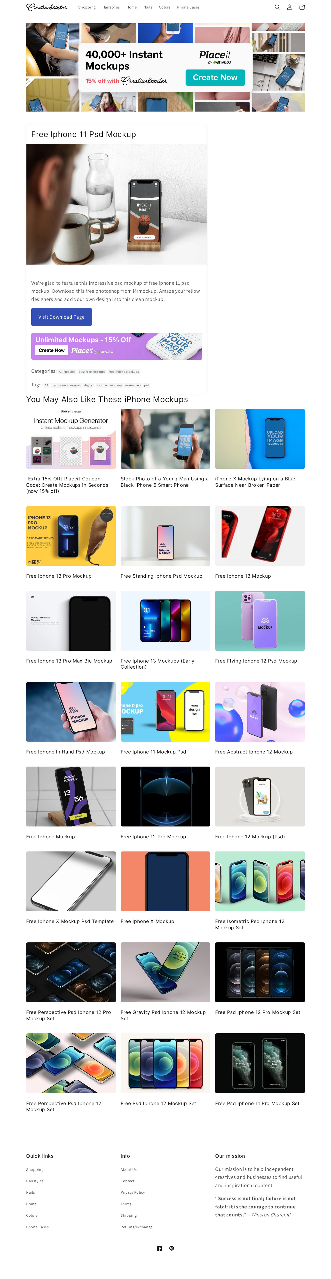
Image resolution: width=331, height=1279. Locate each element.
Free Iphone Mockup (50, 837)
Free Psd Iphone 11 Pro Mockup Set (257, 1103)
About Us (129, 1169)
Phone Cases (37, 1227)
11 (46, 385)
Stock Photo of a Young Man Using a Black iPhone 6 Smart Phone (165, 482)
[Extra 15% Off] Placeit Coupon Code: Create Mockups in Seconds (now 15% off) (67, 485)
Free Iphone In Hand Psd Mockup (65, 752)
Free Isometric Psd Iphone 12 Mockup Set (249, 924)
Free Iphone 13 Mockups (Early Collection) (158, 664)
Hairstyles (35, 1180)
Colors (32, 1215)
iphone (102, 385)
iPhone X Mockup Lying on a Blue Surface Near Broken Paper (255, 482)
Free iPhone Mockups (124, 372)
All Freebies (67, 372)
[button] (277, 7)
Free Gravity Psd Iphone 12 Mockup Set (163, 1015)
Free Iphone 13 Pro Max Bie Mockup (69, 661)
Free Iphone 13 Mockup (243, 576)
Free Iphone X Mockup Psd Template (70, 921)
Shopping (35, 1169)
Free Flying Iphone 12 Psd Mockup (256, 661)
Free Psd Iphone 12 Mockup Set (158, 1103)
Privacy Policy (133, 1192)
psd (146, 385)
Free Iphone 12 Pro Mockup (153, 837)
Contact (127, 1180)
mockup (116, 385)
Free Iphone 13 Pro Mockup (59, 576)
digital (89, 385)
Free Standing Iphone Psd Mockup (161, 576)
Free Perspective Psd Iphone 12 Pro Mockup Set (68, 1015)
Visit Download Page (62, 317)
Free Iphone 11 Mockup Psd (153, 752)
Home (31, 1203)
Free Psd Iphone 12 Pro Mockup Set (257, 1012)
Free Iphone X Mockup (147, 921)
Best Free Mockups (92, 372)
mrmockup (133, 385)
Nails (30, 1192)
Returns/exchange (137, 1227)
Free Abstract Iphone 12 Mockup (254, 752)
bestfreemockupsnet (66, 385)
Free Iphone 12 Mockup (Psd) (250, 837)
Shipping (129, 1215)
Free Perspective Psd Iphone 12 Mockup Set (64, 1106)
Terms (126, 1203)
